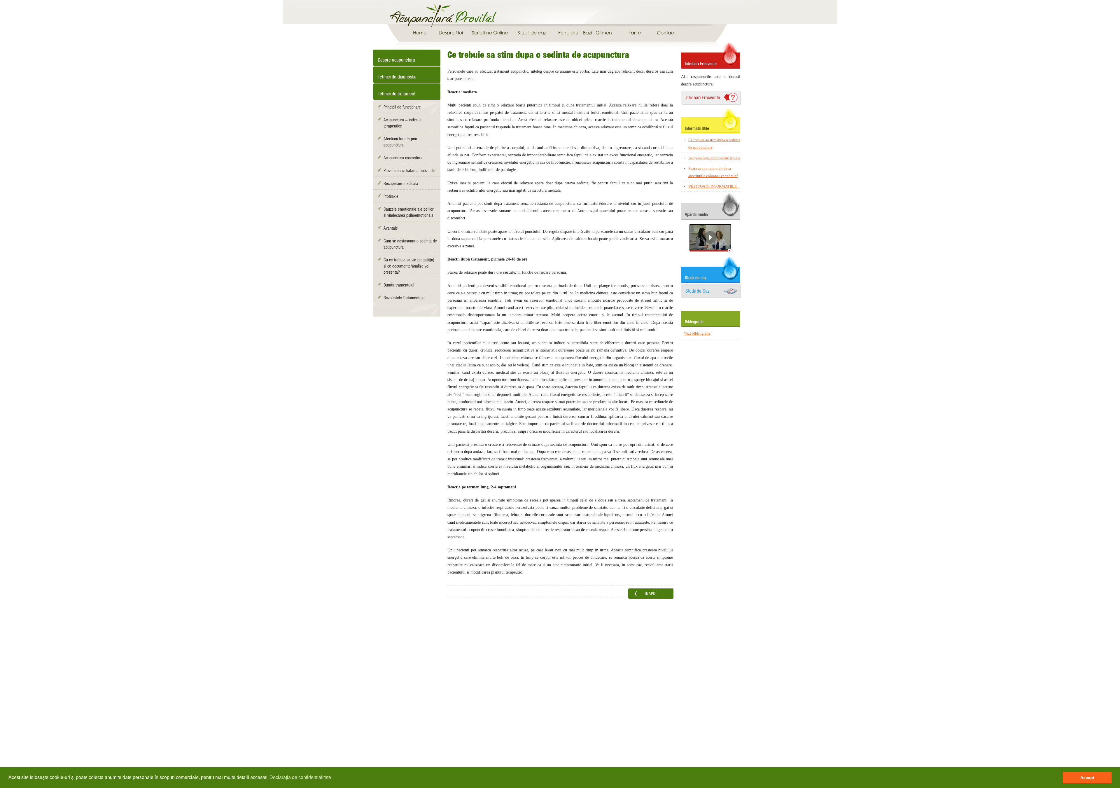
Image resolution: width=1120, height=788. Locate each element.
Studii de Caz (697, 291)
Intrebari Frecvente (702, 97)
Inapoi (651, 593)
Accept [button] (1087, 777)
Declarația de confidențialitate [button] (300, 777)
